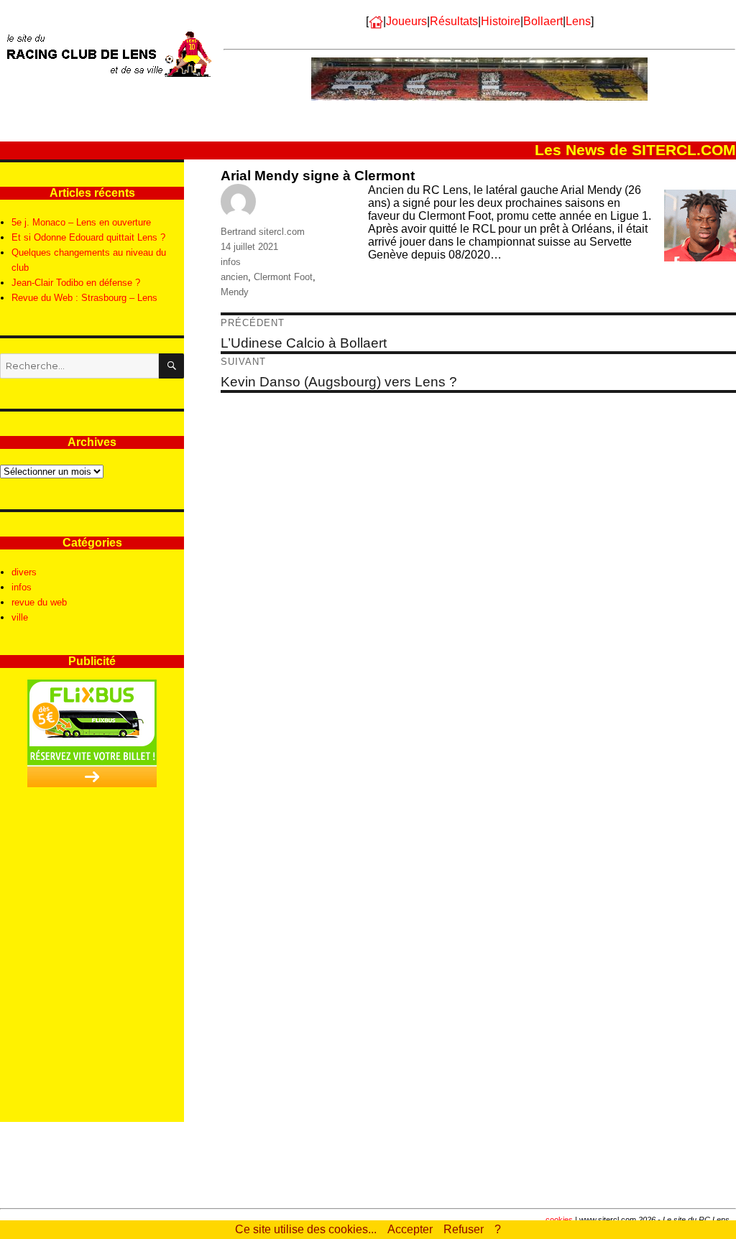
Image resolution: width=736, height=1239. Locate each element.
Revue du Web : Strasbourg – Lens (84, 297)
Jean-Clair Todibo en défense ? (76, 282)
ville (20, 617)
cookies (559, 1219)
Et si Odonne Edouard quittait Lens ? (88, 237)
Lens (578, 21)
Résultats (454, 21)
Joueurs (406, 21)
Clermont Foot (283, 277)
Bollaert (543, 21)
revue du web (39, 602)
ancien (234, 277)
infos (231, 261)
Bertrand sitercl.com (263, 231)
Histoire (500, 21)
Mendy (235, 292)
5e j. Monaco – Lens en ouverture (81, 222)
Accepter (410, 1229)
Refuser (463, 1229)
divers (24, 572)
